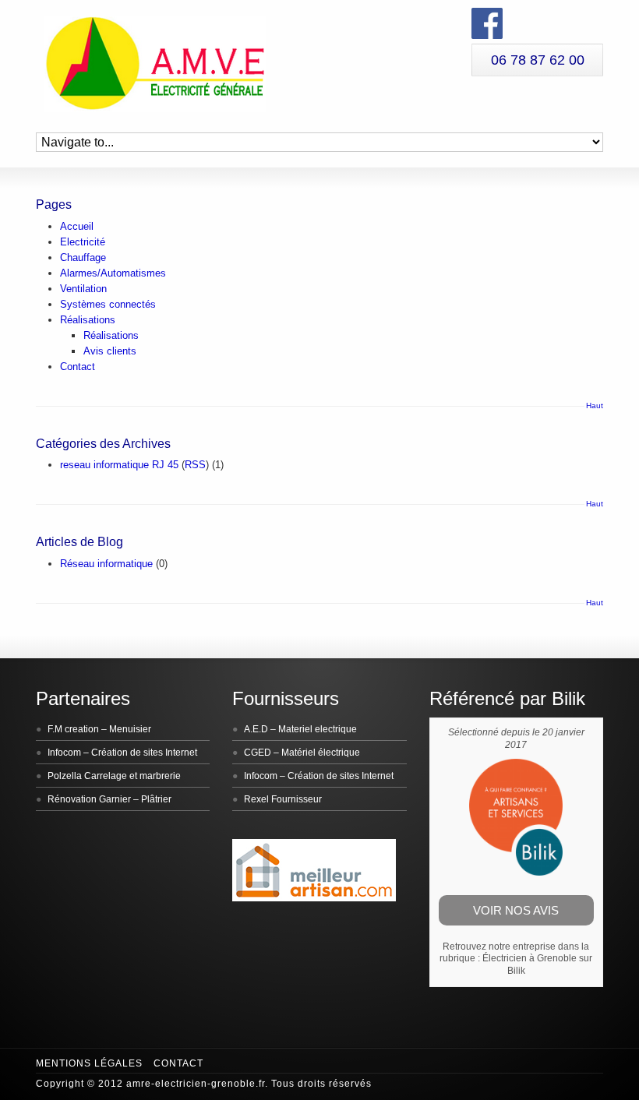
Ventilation (83, 288)
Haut (594, 405)
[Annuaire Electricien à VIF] (314, 898)
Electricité (82, 242)
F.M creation (73, 729)
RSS (195, 465)
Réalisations (87, 320)
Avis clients (109, 351)
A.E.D (256, 729)
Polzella (65, 775)
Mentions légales (89, 1063)
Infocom (64, 752)
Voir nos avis (516, 910)
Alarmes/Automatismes (113, 273)
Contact (77, 366)
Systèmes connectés (108, 304)
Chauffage (83, 257)
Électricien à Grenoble (529, 958)
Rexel (256, 799)
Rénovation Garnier (89, 799)
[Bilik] (516, 872)
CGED (257, 752)
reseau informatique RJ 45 (119, 465)
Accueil (77, 226)
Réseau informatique (106, 563)
